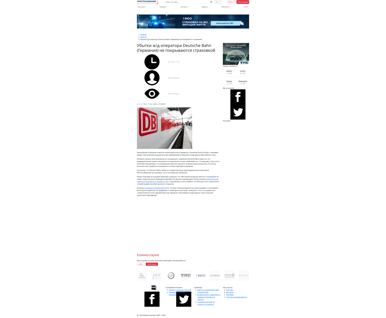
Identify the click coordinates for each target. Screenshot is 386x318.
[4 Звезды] (141, 104)
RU (217, 2)
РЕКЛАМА (230, 295)
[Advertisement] (178, 223)
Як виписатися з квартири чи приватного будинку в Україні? (208, 297)
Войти (231, 2)
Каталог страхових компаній (180, 290)
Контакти (229, 292)
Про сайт (229, 290)
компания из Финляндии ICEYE (157, 188)
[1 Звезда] (137, 104)
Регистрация (243, 2)
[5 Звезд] (142, 104)
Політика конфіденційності (236, 297)
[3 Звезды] (140, 104)
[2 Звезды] (138, 104)
